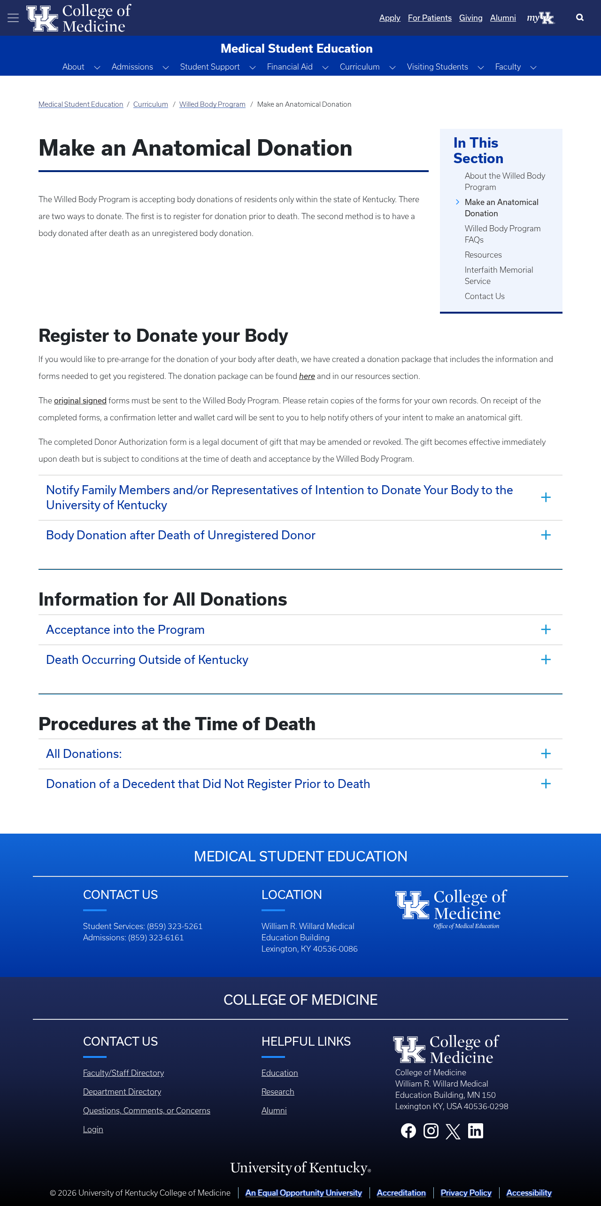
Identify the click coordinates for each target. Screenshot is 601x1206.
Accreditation (401, 1192)
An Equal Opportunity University (304, 1192)
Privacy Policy (466, 1192)
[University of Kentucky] (300, 1168)
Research (278, 1092)
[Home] (78, 17)
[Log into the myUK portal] (541, 17)
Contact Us (485, 296)
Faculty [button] (508, 67)
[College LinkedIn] (475, 1133)
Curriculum (150, 104)
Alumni (503, 17)
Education (280, 1073)
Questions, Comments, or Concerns (146, 1110)
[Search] (582, 18)
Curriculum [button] (360, 67)
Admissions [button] (132, 67)
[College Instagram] (431, 1133)
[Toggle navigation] (13, 17)
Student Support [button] (210, 67)
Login (93, 1129)
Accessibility (529, 1192)
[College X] (453, 1131)
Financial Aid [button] (290, 67)
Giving (471, 17)
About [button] (73, 67)
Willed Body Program (212, 104)
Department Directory (122, 1092)
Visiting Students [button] (437, 67)
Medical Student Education (81, 104)
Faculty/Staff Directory (123, 1073)
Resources (483, 255)
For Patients (430, 17)
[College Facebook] (408, 1133)
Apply (390, 17)
